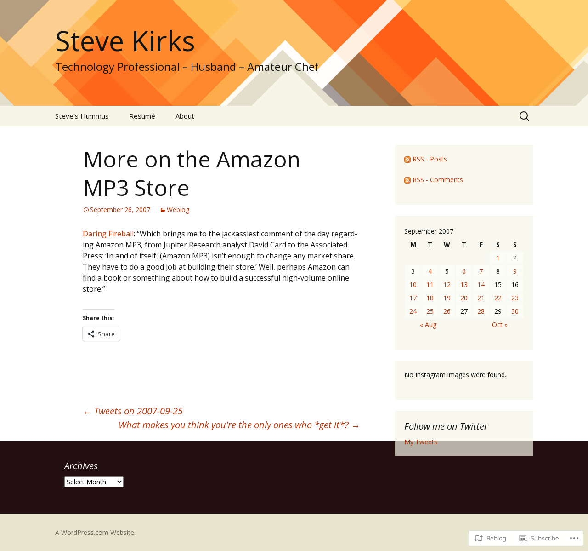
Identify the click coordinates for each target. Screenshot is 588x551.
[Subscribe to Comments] (407, 179)
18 (430, 297)
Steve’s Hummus (82, 116)
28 (481, 311)
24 (413, 311)
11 (430, 284)
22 (498, 297)
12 (447, 284)
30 (515, 311)
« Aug (428, 324)
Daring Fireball (108, 234)
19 (447, 297)
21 (481, 297)
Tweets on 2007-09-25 (133, 411)
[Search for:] (525, 116)
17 (413, 297)
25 (430, 311)
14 (481, 284)
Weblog (178, 209)
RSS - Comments (438, 179)
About (184, 116)
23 (515, 297)
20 (464, 297)
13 (464, 284)
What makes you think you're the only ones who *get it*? (239, 425)
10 (413, 284)
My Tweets (420, 441)
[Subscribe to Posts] (407, 159)
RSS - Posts (430, 159)
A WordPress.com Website (94, 532)
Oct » (500, 324)
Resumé (142, 116)
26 (447, 311)
